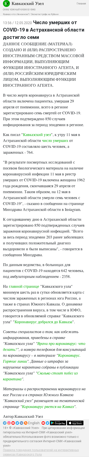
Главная (81, 3)
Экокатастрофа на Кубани (45, 14)
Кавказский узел (37, 134)
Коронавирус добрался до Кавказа (43, 321)
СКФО (6, 9)
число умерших (55, 140)
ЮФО (32, 9)
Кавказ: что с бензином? (16, 14)
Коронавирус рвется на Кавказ (48, 406)
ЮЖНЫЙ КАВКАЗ (19, 9)
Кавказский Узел (28, 3)
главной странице (24, 286)
